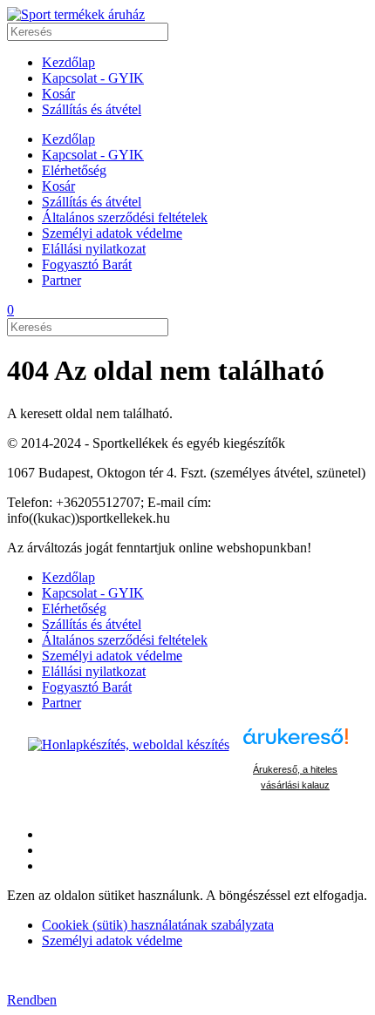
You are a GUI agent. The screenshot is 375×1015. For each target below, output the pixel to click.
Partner (61, 280)
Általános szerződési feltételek (125, 217)
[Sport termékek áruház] (76, 14)
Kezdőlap (68, 62)
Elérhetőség (74, 170)
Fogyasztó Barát (87, 264)
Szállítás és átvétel (91, 109)
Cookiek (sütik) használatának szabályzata (158, 924)
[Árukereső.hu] (295, 744)
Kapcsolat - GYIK (93, 78)
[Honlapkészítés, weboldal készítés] (128, 744)
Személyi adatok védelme (112, 233)
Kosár (58, 93)
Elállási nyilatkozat (94, 248)
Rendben (32, 999)
